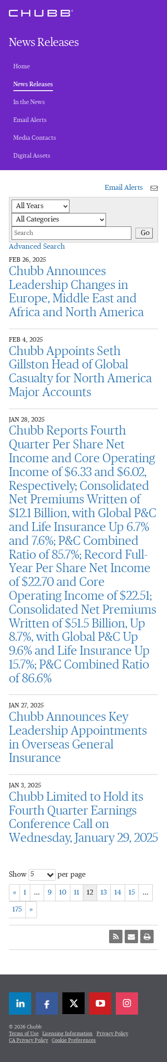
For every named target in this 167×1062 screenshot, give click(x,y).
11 (76, 892)
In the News (29, 102)
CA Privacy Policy (28, 1040)
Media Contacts (34, 138)
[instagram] (127, 1003)
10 (62, 892)
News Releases (33, 84)
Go (145, 233)
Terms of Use (24, 1033)
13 (104, 892)
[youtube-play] (100, 1003)
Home (21, 66)
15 (132, 892)
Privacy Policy (112, 1033)
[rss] (115, 936)
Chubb (41, 13)
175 (17, 909)
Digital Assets (31, 156)
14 (117, 892)
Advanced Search (37, 247)
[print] (147, 936)
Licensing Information (67, 1033)
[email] (131, 936)
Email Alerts (30, 120)
